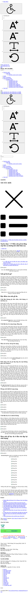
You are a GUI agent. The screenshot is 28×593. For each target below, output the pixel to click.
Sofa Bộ (5, 579)
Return (5, 519)
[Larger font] (14, 25)
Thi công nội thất (6, 538)
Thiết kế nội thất (21, 536)
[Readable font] (14, 47)
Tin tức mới (5, 584)
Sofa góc (5, 574)
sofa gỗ (4, 518)
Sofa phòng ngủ (6, 571)
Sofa (13, 518)
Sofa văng (5, 581)
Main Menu (5, 1)
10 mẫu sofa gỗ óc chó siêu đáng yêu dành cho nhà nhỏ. (15, 512)
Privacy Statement (19, 590)
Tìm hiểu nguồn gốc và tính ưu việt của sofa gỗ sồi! (14, 505)
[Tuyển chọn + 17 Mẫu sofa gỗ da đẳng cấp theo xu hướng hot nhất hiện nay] (14, 241)
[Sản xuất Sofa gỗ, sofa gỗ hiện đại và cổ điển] (6, 67)
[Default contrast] (3, 17)
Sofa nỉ (4, 575)
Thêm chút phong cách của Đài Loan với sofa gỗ (13, 516)
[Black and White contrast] (3, 18)
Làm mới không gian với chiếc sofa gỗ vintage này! (14, 506)
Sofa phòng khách (7, 570)
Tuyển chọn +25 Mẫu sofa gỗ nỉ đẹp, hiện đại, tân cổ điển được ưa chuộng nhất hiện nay (15, 264)
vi (1, 90)
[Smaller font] (14, 36)
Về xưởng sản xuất (7, 585)
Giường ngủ (5, 582)
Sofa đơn (5, 580)
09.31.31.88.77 (14, 530)
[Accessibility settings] (11, 8)
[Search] (1, 155)
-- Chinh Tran (3, 248)
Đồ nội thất (22, 538)
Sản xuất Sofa (12, 590)
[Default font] (14, 57)
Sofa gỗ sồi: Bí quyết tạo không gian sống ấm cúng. (14, 502)
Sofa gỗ (16, 518)
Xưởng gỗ (15, 538)
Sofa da (19, 518)
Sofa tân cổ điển (6, 573)
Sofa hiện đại (6, 577)
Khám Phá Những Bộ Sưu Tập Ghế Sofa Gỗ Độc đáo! (15, 503)
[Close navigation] (1, 159)
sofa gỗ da (11, 493)
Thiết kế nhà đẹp (11, 536)
